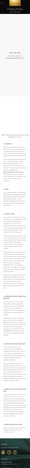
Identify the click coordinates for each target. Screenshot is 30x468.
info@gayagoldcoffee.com (9, 464)
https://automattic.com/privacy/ (13, 172)
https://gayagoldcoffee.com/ (15, 58)
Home (11, 11)
